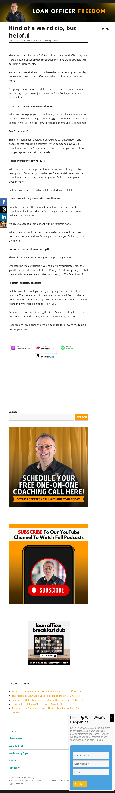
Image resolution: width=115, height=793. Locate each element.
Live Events (15, 738)
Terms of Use (14, 777)
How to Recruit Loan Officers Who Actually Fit (37, 704)
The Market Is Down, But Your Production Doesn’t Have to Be (46, 695)
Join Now (14, 768)
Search (13, 411)
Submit (80, 784)
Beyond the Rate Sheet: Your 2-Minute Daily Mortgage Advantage (48, 700)
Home (12, 731)
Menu (106, 29)
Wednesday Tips (18, 753)
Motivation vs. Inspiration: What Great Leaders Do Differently (46, 691)
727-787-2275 (50, 780)
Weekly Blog (16, 745)
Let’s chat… (15, 337)
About (12, 760)
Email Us (61, 780)
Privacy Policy (28, 777)
